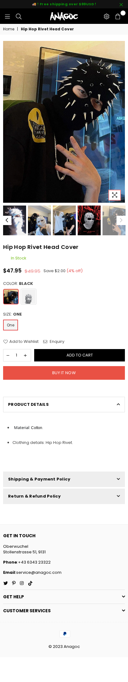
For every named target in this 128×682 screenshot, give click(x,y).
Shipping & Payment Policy (39, 479)
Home (8, 29)
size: (12, 314)
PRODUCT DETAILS (28, 404)
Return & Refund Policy (34, 496)
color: (18, 283)
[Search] (18, 16)
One (10, 325)
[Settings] (106, 16)
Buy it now (64, 373)
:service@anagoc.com (38, 572)
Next (120, 122)
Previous (7, 122)
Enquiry (56, 341)
